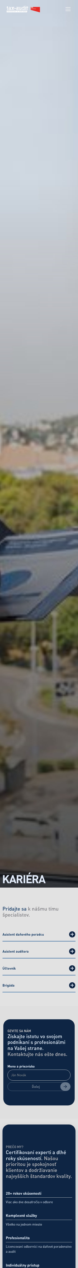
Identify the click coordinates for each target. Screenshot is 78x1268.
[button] (67, 9)
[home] (23, 9)
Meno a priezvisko (21, 1066)
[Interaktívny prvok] (72, 934)
